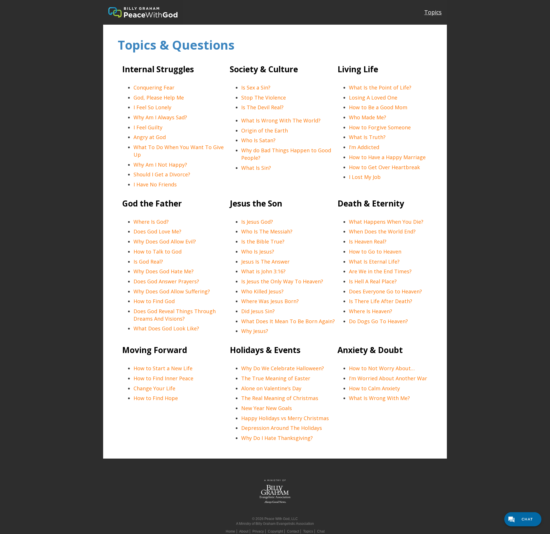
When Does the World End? (382, 231)
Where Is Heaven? (370, 311)
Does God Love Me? (157, 231)
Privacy (258, 531)
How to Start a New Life (162, 368)
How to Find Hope (155, 398)
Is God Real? (148, 261)
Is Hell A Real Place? (373, 281)
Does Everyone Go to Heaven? (385, 291)
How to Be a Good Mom (378, 107)
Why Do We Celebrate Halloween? (282, 368)
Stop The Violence (263, 97)
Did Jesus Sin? (258, 311)
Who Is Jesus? (257, 251)
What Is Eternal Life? (374, 261)
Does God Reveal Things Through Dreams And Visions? (174, 315)
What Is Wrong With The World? (281, 120)
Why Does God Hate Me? (163, 271)
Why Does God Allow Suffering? (171, 291)
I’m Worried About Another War (388, 378)
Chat (321, 531)
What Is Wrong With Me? (379, 398)
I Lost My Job (365, 177)
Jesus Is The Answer (265, 261)
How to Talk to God (157, 251)
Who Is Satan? (258, 140)
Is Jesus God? (257, 221)
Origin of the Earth (264, 130)
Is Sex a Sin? (255, 87)
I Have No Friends (155, 184)
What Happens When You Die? (386, 221)
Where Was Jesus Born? (270, 301)
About (243, 531)
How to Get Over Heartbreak (384, 167)
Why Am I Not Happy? (160, 164)
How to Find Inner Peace (163, 378)
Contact (293, 531)
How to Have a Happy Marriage (387, 157)
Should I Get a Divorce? (161, 174)
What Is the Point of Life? (380, 87)
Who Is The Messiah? (266, 231)
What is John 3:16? (263, 271)
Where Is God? (151, 221)
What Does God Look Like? (166, 328)
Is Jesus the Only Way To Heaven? (282, 281)
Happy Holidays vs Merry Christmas (285, 418)
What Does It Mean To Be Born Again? (288, 321)
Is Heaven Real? (367, 241)
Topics (433, 12)
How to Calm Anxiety (374, 388)
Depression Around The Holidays (281, 427)
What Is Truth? (367, 137)
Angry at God (149, 137)
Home (230, 531)
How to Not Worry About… (382, 368)
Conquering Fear (153, 87)
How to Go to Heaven (375, 251)
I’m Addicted (364, 147)
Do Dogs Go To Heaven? (378, 321)
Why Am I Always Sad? (160, 117)
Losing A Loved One (373, 97)
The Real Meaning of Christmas (279, 398)
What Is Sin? (256, 167)
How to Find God (154, 301)
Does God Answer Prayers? (166, 281)
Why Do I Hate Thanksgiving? (277, 437)
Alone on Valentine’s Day (271, 388)
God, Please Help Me (158, 97)
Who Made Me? (367, 117)
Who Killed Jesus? (262, 291)
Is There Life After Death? (380, 301)
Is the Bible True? (262, 241)
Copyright (275, 531)
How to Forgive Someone (380, 127)
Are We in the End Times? (380, 271)
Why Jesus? (254, 331)
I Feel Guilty (147, 127)
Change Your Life (154, 388)
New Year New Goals (266, 408)
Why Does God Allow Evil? (164, 241)
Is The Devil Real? (262, 107)
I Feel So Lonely (152, 107)
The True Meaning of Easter (275, 378)
